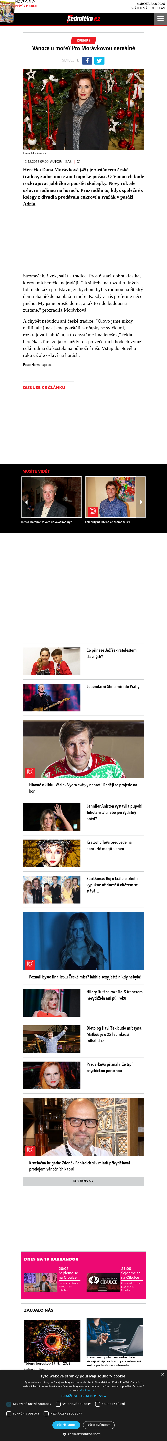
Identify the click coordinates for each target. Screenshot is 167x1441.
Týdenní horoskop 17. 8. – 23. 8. (47, 1363)
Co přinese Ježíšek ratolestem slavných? (112, 653)
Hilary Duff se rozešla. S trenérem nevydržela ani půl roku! (115, 995)
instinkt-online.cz (36, 1369)
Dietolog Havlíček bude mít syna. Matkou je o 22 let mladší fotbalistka (114, 1034)
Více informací (88, 1390)
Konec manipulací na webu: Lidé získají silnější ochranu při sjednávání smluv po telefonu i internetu (114, 1361)
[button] (83, 1396)
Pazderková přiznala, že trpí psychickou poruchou (110, 1067)
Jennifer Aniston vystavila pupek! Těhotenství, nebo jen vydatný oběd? (115, 812)
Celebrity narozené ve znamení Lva (107, 522)
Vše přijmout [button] (66, 1425)
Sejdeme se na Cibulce (68, 1273)
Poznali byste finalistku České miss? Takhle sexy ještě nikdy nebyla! (85, 977)
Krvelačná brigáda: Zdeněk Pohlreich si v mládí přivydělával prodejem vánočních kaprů (79, 1166)
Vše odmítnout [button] (99, 1425)
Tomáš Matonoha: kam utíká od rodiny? (46, 522)
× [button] (162, 1374)
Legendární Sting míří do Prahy (113, 687)
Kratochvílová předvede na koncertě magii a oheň (109, 845)
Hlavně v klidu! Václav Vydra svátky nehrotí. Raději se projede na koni (83, 788)
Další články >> (83, 1181)
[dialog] (83, 1405)
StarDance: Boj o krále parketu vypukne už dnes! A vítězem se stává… (112, 885)
